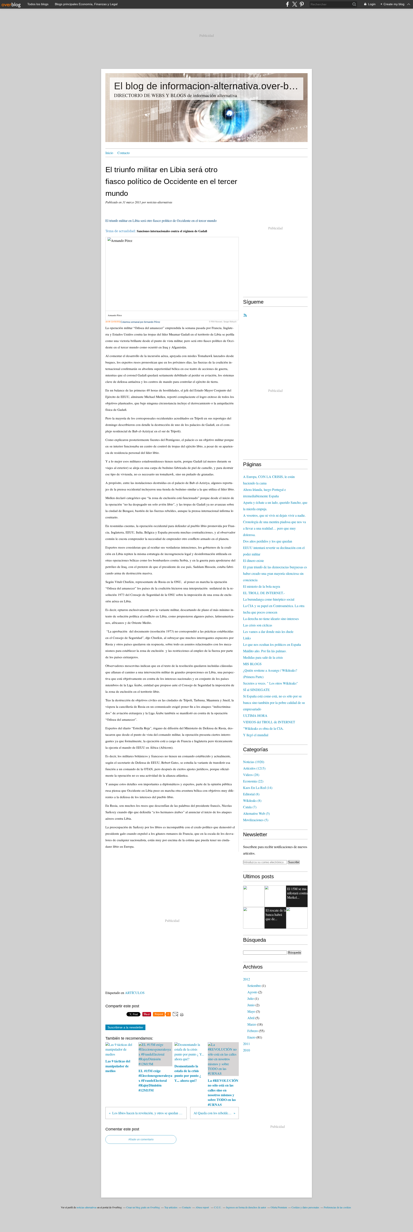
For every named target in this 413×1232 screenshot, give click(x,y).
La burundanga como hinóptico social (268, 599)
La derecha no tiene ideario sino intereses (271, 618)
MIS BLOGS (252, 664)
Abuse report (203, 1207)
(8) (251, 794)
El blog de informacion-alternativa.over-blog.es (206, 85)
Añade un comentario (141, 1139)
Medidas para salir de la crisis (263, 657)
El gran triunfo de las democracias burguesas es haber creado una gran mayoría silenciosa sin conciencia (275, 573)
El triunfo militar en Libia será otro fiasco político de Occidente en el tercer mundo (161, 220)
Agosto (252, 992)
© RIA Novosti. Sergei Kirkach (222, 322)
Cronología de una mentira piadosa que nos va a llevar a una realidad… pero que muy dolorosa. (274, 528)
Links (247, 638)
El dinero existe (253, 560)
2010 (246, 1050)
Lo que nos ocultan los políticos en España (272, 644)
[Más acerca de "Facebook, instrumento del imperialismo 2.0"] (254, 918)
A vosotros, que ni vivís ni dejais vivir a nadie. (274, 515)
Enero (251, 1037)
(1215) (254, 768)
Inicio (109, 152)
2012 (246, 979)
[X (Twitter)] (294, 4)
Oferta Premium (279, 1207)
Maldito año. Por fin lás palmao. (265, 651)
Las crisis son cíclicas (257, 625)
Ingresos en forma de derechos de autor (246, 1207)
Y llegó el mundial (255, 735)
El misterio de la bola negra (261, 586)
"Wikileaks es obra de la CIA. (263, 728)
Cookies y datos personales (305, 1207)
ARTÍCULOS (135, 992)
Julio (250, 998)
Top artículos (170, 1207)
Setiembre (254, 985)
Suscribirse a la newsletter (125, 1027)
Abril (250, 1018)
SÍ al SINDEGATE (256, 689)
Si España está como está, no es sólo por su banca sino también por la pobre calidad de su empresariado (274, 702)
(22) (253, 781)
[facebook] (287, 4)
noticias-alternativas (87, 1207)
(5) (256, 813)
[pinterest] (301, 4)
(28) (251, 774)
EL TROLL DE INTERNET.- (264, 592)
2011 (246, 1043)
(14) (257, 787)
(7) (249, 807)
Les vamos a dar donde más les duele (268, 631)
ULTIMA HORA (255, 715)
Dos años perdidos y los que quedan (267, 541)
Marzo (251, 1024)
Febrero (252, 1030)
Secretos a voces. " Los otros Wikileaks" (270, 683)
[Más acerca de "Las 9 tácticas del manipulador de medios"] (254, 896)
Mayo (251, 1011)
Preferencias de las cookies (337, 1207)
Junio (251, 1005)
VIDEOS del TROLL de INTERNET (269, 722)
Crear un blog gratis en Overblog (143, 1207)
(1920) (253, 761)
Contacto (123, 152)
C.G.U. (218, 1207)
